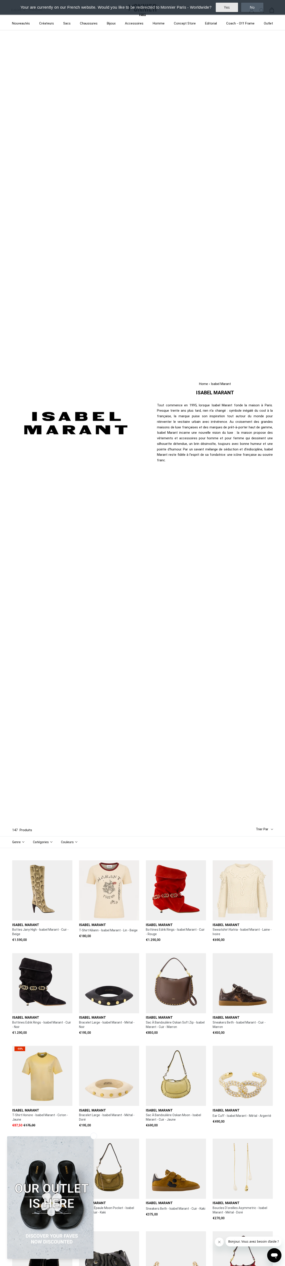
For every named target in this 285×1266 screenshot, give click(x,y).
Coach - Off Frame (240, 23)
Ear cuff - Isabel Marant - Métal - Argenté (242, 1115)
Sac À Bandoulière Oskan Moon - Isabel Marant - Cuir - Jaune (173, 1117)
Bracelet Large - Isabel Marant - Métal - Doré (106, 1117)
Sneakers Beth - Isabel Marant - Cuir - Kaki (175, 1208)
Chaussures (89, 23)
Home (203, 384)
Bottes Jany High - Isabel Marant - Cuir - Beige (40, 932)
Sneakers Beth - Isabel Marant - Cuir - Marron (239, 1025)
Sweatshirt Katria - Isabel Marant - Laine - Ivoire (242, 932)
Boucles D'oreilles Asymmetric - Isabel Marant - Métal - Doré (240, 1210)
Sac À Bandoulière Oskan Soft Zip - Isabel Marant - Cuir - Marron (175, 1025)
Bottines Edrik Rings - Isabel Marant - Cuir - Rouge (175, 932)
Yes (227, 7)
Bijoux (111, 23)
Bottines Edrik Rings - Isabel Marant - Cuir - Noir (41, 1025)
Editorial (211, 23)
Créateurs (46, 23)
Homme (159, 23)
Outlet (268, 23)
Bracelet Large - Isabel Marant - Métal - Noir (106, 1025)
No (252, 7)
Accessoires (134, 23)
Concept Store (185, 23)
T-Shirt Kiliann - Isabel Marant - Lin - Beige (108, 930)
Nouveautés (21, 23)
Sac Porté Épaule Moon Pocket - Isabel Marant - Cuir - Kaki (106, 1210)
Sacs (67, 23)
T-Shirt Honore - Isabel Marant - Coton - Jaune (40, 1117)
